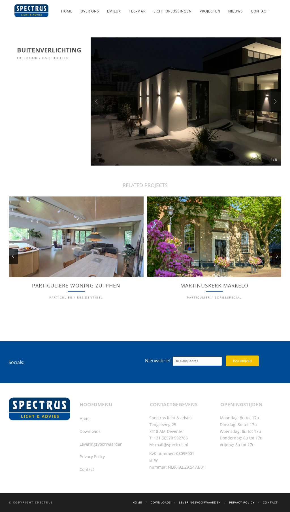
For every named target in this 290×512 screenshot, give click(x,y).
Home (66, 11)
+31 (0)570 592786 (171, 438)
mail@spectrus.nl (171, 444)
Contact (259, 11)
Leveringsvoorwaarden (101, 444)
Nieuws (235, 11)
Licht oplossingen (172, 11)
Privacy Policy (92, 456)
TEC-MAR (137, 11)
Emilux (114, 11)
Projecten (210, 11)
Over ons (89, 11)
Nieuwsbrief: (159, 360)
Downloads (90, 431)
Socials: (16, 362)
